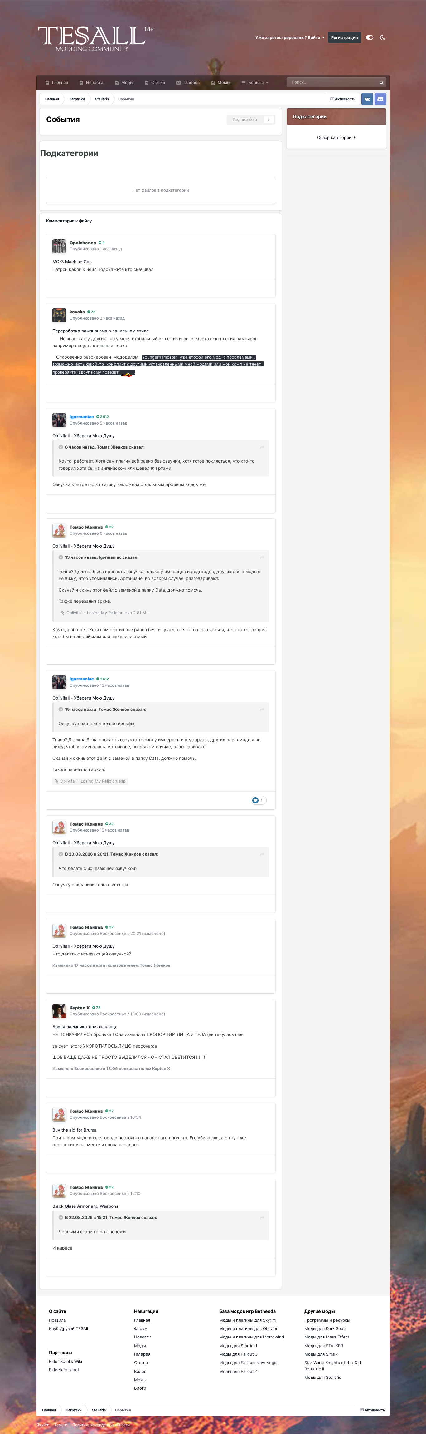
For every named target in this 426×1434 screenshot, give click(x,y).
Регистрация (344, 37)
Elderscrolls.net (64, 1369)
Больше (256, 82)
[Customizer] (369, 37)
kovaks (77, 311)
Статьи (157, 82)
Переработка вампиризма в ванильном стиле (100, 330)
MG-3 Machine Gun (72, 261)
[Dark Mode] (383, 37)
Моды (126, 82)
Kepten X (80, 1007)
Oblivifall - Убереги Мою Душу (83, 435)
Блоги (140, 1388)
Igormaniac (110, 557)
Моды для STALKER (323, 1345)
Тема (59, 1424)
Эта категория (355, 82)
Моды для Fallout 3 (238, 1354)
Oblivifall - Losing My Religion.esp (93, 780)
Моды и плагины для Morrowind (251, 1336)
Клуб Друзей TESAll (68, 1328)
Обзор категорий (335, 137)
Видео (140, 1371)
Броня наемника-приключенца (85, 1026)
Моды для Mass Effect (326, 1336)
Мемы (223, 82)
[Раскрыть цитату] (61, 446)
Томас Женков (112, 446)
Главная (59, 82)
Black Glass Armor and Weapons (85, 1206)
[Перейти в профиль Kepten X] (59, 1011)
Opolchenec (83, 242)
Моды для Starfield (238, 1345)
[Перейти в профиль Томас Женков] (59, 531)
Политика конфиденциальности (101, 1424)
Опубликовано (96, 248)
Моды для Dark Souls (325, 1328)
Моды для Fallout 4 (238, 1371)
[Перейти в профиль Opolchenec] (59, 246)
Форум (141, 1328)
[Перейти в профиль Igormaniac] (59, 420)
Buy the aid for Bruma (74, 1129)
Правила (57, 1320)
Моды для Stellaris (322, 1377)
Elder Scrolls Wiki (65, 1361)
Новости (94, 82)
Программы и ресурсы (327, 1320)
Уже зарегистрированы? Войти (288, 37)
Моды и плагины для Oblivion (248, 1328)
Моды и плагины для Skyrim (247, 1320)
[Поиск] (381, 82)
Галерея (191, 82)
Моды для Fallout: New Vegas (248, 1362)
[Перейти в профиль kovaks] (59, 315)
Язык (41, 1424)
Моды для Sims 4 (321, 1354)
